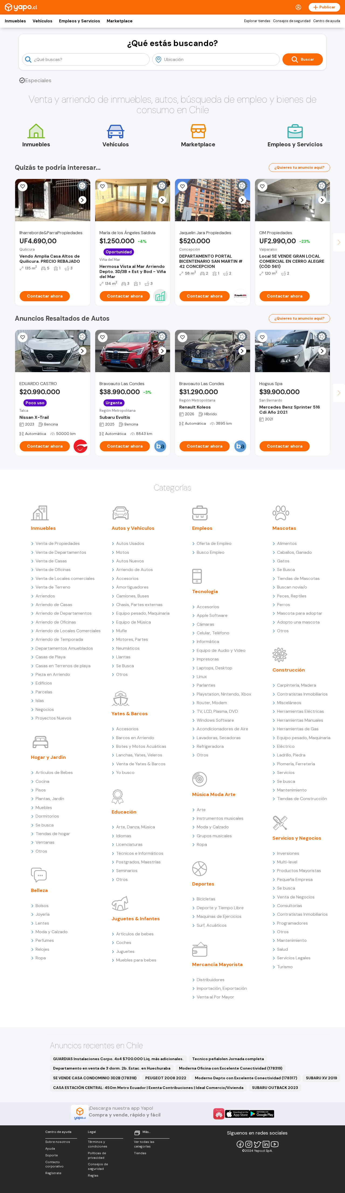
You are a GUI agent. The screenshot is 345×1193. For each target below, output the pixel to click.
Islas (40, 700)
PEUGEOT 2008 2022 (165, 1078)
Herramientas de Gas (298, 729)
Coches (123, 942)
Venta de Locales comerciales (65, 578)
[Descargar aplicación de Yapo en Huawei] (219, 1114)
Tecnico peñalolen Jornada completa (228, 1058)
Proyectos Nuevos (53, 718)
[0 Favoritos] (22, 337)
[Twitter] (257, 1144)
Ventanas (45, 842)
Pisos (41, 790)
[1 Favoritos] (22, 186)
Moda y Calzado (52, 932)
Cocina (42, 781)
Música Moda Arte (214, 794)
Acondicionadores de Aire (222, 729)
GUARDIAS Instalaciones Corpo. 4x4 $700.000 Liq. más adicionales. (118, 1058)
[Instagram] (248, 1144)
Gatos (283, 561)
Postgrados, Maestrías (138, 862)
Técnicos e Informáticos (139, 853)
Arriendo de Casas (54, 604)
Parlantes (206, 685)
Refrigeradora (210, 746)
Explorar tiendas (257, 21)
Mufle (121, 631)
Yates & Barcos (130, 713)
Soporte (51, 1155)
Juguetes (125, 951)
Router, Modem (212, 703)
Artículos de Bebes (54, 772)
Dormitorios (47, 816)
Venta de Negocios (296, 897)
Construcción (288, 670)
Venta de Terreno (53, 587)
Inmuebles (15, 21)
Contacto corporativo (54, 1164)
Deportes (203, 884)
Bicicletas (206, 899)
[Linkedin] (266, 1144)
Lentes (42, 923)
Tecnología (205, 591)
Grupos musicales (214, 836)
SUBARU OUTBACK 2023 (275, 1087)
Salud (282, 949)
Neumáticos (128, 648)
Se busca (45, 825)
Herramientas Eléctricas (300, 711)
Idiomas (123, 836)
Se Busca (125, 666)
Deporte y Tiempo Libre (220, 908)
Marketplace (120, 21)
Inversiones (288, 853)
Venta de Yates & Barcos (140, 764)
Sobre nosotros (57, 1142)
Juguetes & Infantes (136, 918)
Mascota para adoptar (299, 613)
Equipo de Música (133, 622)
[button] (82, 200)
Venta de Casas (51, 561)
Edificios (44, 683)
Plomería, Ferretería (296, 764)
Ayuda (50, 1148)
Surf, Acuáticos (212, 925)
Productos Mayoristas (299, 870)
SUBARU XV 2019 (321, 1078)
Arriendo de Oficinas (56, 622)
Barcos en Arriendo (135, 738)
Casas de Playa (50, 657)
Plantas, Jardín (50, 798)
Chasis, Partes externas (139, 604)
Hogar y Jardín (48, 757)
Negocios (45, 709)
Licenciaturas (129, 844)
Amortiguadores (132, 587)
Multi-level (287, 862)
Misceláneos (289, 703)
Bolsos (42, 905)
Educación (124, 812)
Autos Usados (130, 543)
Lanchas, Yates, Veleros (139, 755)
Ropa (41, 958)
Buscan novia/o (292, 587)
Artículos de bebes (135, 934)
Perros (283, 604)
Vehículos (42, 21)
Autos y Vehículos (133, 528)
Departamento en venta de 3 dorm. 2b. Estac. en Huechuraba (111, 1068)
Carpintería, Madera (296, 685)
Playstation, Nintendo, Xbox (224, 694)
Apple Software (212, 615)
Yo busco (125, 772)
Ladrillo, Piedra (291, 755)
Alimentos (287, 543)
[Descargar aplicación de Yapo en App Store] (237, 1114)
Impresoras (208, 659)
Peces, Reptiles (291, 596)
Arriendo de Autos (134, 569)
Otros (41, 851)
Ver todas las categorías (144, 1144)
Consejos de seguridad (291, 21)
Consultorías (289, 905)
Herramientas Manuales (300, 720)
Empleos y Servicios (79, 21)
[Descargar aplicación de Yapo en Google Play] (262, 1114)
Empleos (202, 528)
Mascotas (284, 528)
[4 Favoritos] (182, 186)
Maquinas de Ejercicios (219, 916)
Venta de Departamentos (61, 552)
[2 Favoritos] (262, 186)
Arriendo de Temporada (59, 639)
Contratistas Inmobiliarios (302, 694)
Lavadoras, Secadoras (219, 738)
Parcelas (44, 692)
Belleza (39, 890)
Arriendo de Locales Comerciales (68, 631)
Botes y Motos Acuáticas (141, 746)
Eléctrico (286, 746)
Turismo (285, 967)
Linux (202, 676)
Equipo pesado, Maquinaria (143, 613)
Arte (201, 809)
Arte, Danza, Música (135, 827)
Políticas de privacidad (97, 1155)
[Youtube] (274, 1144)
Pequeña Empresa (295, 879)
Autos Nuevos (130, 561)
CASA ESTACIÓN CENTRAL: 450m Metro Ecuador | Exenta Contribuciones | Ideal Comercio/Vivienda (148, 1087)
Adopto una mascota (298, 622)
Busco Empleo (211, 552)
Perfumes (45, 940)
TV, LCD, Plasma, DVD (217, 711)
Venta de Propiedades (58, 543)
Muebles (44, 807)
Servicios (286, 772)
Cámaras (205, 624)
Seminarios (126, 870)
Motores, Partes (132, 639)
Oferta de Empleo (214, 543)
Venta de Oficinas (53, 569)
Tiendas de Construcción (302, 798)
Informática (208, 641)
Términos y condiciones (97, 1144)
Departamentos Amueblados (64, 648)
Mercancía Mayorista (217, 964)
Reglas (93, 1175)
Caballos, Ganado (294, 552)
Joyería (43, 914)
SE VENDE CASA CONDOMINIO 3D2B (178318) (95, 1078)
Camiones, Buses (132, 596)
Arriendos (45, 596)
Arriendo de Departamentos (64, 613)
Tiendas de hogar (53, 833)
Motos (122, 552)
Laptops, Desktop (214, 668)
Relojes (42, 949)
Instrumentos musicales (220, 818)
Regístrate (53, 1173)
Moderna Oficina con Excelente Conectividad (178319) (230, 1068)
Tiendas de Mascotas (298, 578)
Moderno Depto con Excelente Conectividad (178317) (246, 1078)
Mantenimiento (292, 790)
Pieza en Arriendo (53, 674)
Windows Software (215, 720)
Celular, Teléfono (213, 633)
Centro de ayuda (326, 21)
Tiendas (140, 1153)
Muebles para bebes (136, 960)
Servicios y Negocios (296, 838)
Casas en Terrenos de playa (63, 666)
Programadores (292, 923)
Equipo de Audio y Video (221, 650)
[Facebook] (240, 1144)
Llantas (123, 657)
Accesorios (127, 578)
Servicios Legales (293, 958)
